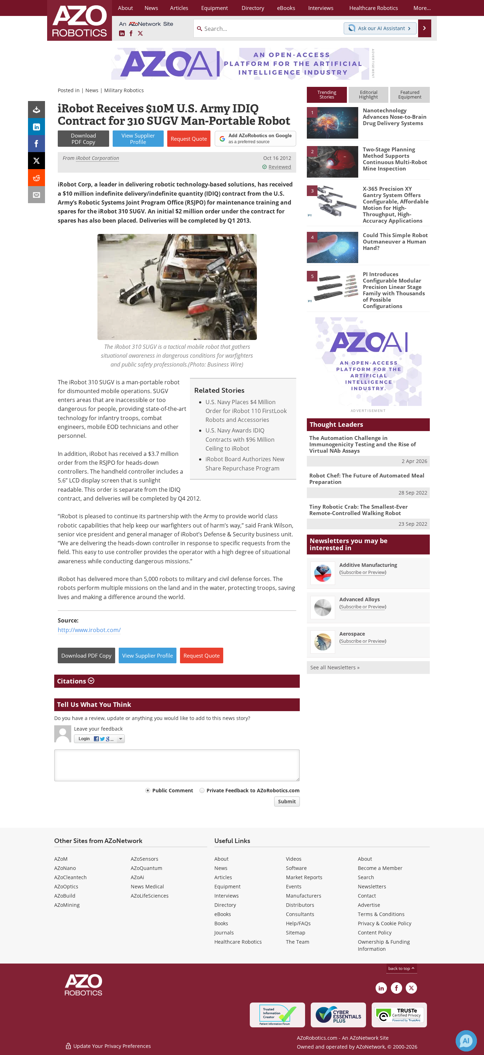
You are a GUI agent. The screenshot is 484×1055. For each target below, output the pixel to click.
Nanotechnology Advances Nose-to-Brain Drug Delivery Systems (395, 117)
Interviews (226, 895)
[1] (332, 122)
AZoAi (137, 877)
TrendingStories (326, 94)
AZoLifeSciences (150, 895)
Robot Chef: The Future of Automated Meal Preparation (366, 478)
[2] (332, 161)
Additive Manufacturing (368, 565)
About (221, 858)
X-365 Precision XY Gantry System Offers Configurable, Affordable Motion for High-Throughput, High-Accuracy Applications (396, 204)
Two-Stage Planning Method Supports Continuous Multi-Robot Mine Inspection (395, 159)
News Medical (147, 886)
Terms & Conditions (381, 914)
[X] (36, 160)
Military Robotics (124, 90)
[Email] (36, 194)
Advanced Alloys (359, 599)
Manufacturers (303, 895)
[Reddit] (36, 177)
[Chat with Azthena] (466, 1040)
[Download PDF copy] (36, 109)
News (92, 90)
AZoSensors (144, 858)
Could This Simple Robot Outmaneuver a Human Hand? (395, 241)
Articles (223, 877)
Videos (294, 858)
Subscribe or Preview (363, 572)
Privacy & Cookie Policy (384, 923)
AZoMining (67, 905)
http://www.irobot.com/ (89, 630)
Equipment (227, 886)
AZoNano (65, 868)
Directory (225, 905)
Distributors (300, 905)
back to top (399, 968)
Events (294, 886)
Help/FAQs (298, 923)
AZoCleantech (70, 877)
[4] (332, 247)
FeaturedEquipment (410, 94)
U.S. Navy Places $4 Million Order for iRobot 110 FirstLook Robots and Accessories (246, 411)
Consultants (300, 914)
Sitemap (295, 932)
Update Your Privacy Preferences (111, 1046)
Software (296, 868)
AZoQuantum (146, 868)
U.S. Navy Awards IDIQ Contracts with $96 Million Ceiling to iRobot (240, 439)
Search (366, 877)
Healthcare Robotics (238, 941)
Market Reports (304, 877)
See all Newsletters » (335, 667)
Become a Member (380, 868)
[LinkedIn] (36, 126)
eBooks (222, 914)
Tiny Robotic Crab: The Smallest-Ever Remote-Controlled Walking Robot (358, 510)
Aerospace (352, 633)
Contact (367, 895)
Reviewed (280, 166)
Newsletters (372, 886)
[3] (332, 200)
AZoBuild (64, 895)
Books (221, 923)
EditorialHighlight (368, 94)
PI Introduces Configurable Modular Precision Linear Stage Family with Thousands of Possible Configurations (394, 289)
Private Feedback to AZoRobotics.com (253, 790)
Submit (287, 801)
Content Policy (375, 932)
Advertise (369, 905)
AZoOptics (66, 886)
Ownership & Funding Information (384, 945)
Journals (224, 932)
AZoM (61, 858)
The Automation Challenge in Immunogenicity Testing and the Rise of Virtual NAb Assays (362, 444)
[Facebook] (36, 143)
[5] (332, 286)
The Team (297, 941)
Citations (72, 681)
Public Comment (172, 790)
